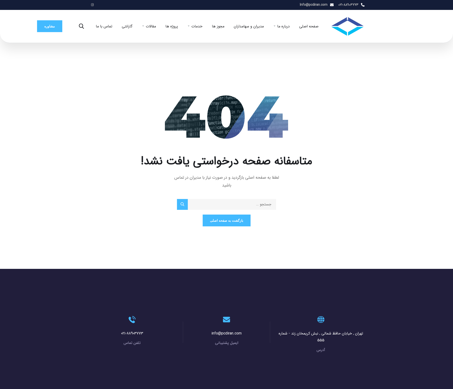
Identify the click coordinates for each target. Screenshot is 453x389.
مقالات (151, 26)
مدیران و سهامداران (249, 26)
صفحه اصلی (309, 26)
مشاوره (49, 26)
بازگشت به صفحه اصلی (226, 220)
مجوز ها (218, 26)
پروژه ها (171, 26)
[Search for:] (226, 204)
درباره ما (283, 26)
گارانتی (127, 26)
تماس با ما (104, 26)
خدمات (196, 26)
